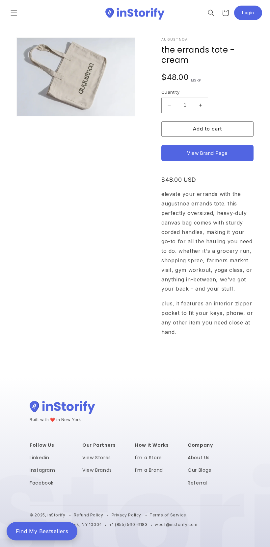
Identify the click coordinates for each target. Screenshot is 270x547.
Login (252, 14)
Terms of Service (167, 514)
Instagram (42, 470)
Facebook (42, 483)
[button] (14, 13)
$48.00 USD (178, 179)
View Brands (97, 470)
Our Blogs (199, 470)
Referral (197, 483)
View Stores (96, 457)
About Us (199, 457)
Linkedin (39, 457)
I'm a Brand (149, 470)
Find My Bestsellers (42, 531)
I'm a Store (148, 457)
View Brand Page (207, 153)
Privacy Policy (127, 514)
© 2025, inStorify (48, 514)
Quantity (170, 92)
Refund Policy (89, 514)
